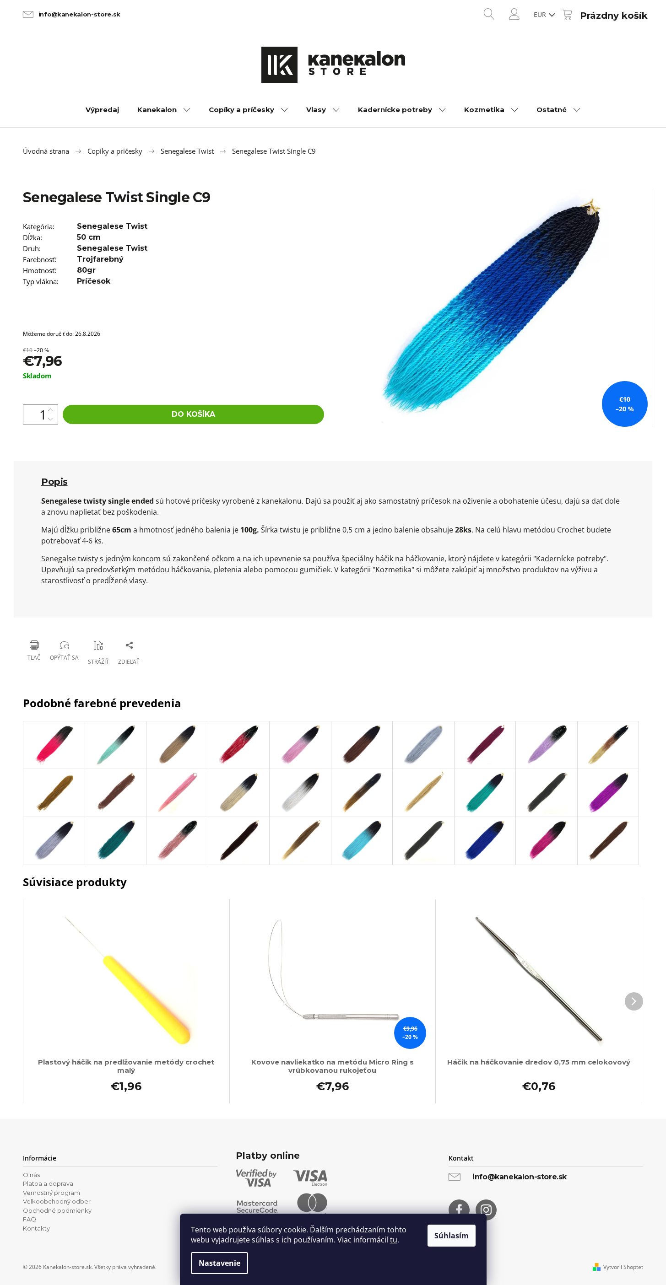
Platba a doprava (48, 1183)
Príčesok (93, 281)
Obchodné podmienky (57, 1210)
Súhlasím (451, 1236)
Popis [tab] (54, 481)
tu (393, 1240)
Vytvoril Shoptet (623, 1267)
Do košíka (193, 414)
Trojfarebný (100, 259)
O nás (31, 1174)
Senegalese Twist (112, 226)
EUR (541, 14)
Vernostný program (51, 1192)
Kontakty (36, 1228)
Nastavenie (219, 1263)
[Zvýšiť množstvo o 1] (50, 409)
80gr (86, 270)
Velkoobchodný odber (57, 1201)
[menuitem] (102, 110)
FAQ (29, 1219)
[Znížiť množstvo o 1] (50, 419)
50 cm (89, 237)
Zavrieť (82, 621)
